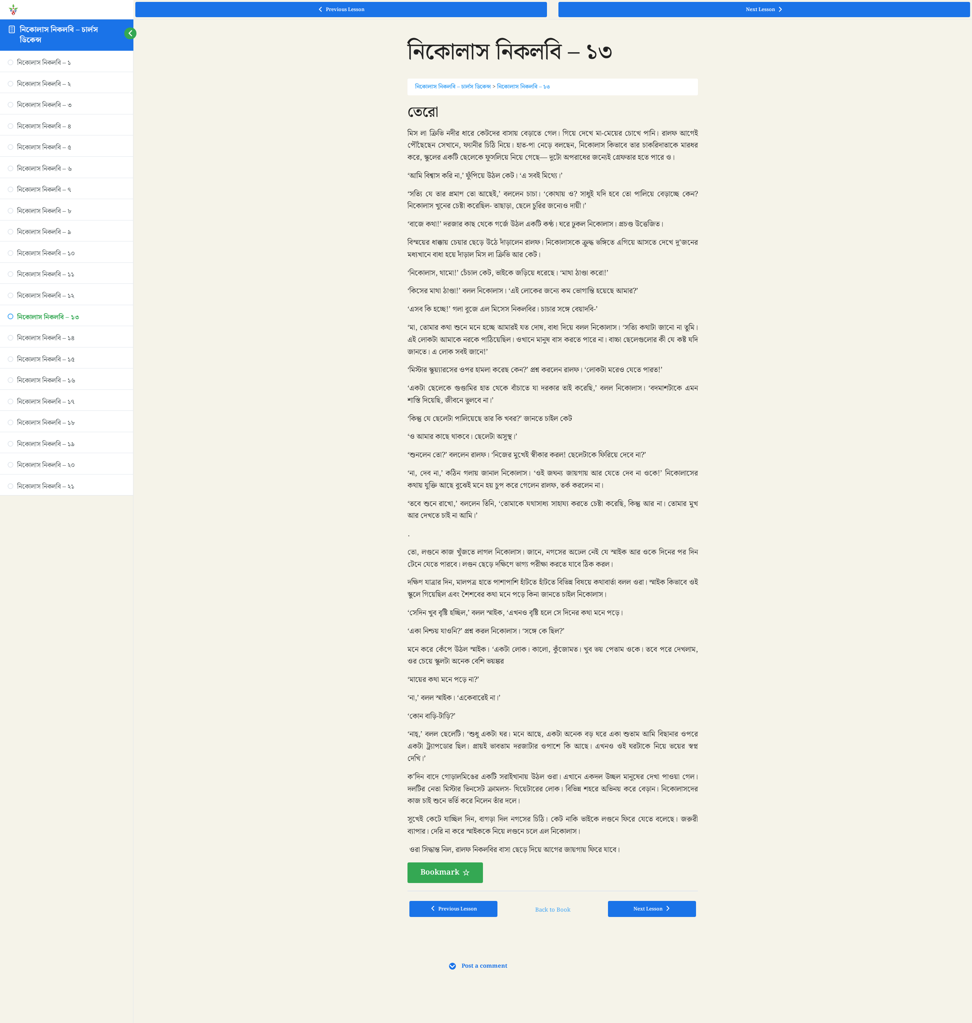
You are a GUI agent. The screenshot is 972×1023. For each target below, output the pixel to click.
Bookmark (439, 872)
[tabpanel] (552, 493)
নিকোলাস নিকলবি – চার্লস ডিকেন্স (59, 35)
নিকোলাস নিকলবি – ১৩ (523, 86)
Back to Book (553, 910)
